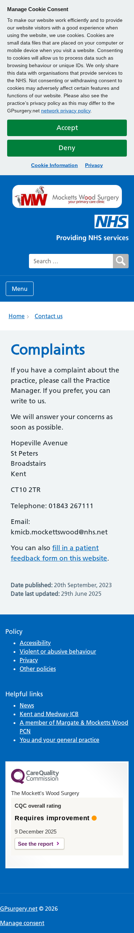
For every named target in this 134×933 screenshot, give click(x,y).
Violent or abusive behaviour (58, 651)
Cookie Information (54, 165)
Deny (67, 148)
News (27, 705)
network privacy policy (65, 110)
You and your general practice (59, 739)
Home (17, 316)
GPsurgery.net (19, 908)
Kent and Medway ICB (49, 714)
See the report (35, 844)
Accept (67, 128)
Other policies (38, 668)
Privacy (94, 165)
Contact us (49, 316)
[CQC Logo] (35, 782)
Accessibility (35, 642)
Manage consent (22, 923)
